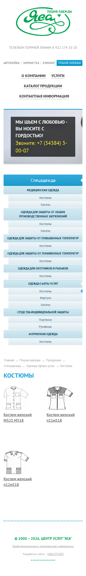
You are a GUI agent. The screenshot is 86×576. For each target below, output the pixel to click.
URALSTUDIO (55, 554)
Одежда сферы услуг (40, 366)
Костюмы (66, 366)
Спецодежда (12, 366)
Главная (9, 360)
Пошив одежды (30, 360)
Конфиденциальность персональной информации (43, 546)
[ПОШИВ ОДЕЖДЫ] (43, 21)
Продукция (53, 360)
